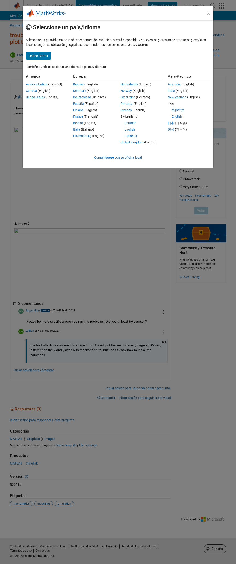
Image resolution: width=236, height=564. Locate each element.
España (78, 103)
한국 (171, 129)
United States (35, 97)
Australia (174, 84)
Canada (31, 91)
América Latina (36, 84)
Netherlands (129, 84)
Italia (76, 129)
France (78, 116)
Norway (126, 91)
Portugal (127, 103)
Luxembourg (82, 136)
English (129, 129)
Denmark (79, 91)
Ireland (78, 123)
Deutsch (130, 123)
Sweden (126, 110)
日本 (171, 123)
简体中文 (178, 110)
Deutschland (82, 97)
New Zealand (177, 97)
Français (130, 136)
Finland (78, 110)
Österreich (128, 97)
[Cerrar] (208, 13)
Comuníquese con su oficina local (118, 157)
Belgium (79, 84)
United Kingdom (132, 142)
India (171, 91)
